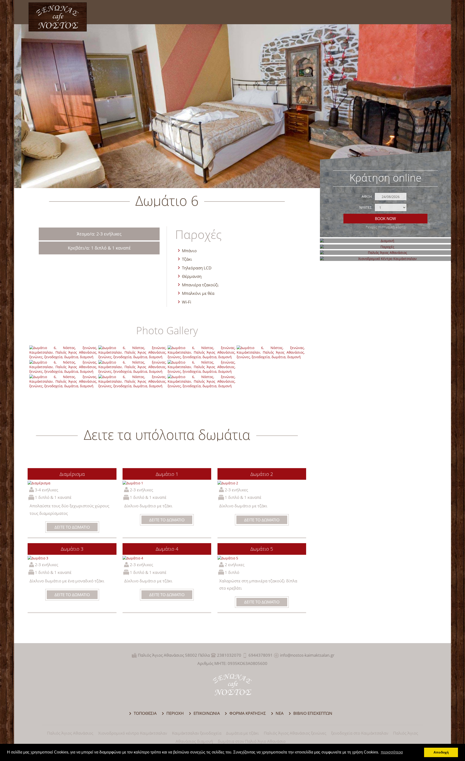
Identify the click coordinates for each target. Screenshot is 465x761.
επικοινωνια (207, 713)
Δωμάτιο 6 (57, 16)
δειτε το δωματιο (72, 527)
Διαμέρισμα (72, 474)
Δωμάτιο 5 (261, 549)
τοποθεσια (145, 713)
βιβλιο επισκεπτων (312, 713)
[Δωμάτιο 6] (63, 357)
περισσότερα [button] (392, 752)
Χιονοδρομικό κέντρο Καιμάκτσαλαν (132, 733)
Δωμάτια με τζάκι (242, 733)
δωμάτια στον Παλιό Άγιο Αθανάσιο (252, 741)
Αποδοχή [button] (441, 752)
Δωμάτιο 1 (167, 474)
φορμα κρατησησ (247, 713)
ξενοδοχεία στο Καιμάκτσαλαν (359, 733)
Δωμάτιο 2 (261, 474)
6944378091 (260, 655)
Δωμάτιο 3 (72, 549)
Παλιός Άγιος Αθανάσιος (70, 733)
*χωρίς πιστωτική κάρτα (385, 227)
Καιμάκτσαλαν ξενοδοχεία (196, 733)
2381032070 (229, 655)
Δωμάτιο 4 (167, 549)
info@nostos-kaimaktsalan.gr (307, 655)
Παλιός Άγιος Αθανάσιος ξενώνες (295, 733)
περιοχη (175, 713)
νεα (280, 713)
